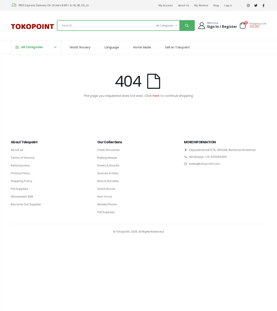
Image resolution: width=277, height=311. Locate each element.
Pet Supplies (19, 189)
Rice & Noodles (108, 181)
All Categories (164, 25)
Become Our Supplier (26, 204)
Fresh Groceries (108, 150)
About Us (183, 5)
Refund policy (20, 165)
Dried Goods (106, 189)
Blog (216, 5)
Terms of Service (22, 158)
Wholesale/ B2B (22, 197)
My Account (166, 5)
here (156, 96)
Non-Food (104, 197)
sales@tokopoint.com (204, 164)
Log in (228, 5)
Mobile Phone (107, 204)
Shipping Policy (21, 181)
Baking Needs (107, 158)
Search (186, 25)
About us (17, 150)
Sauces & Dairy (108, 173)
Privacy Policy (20, 173)
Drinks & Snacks (108, 165)
